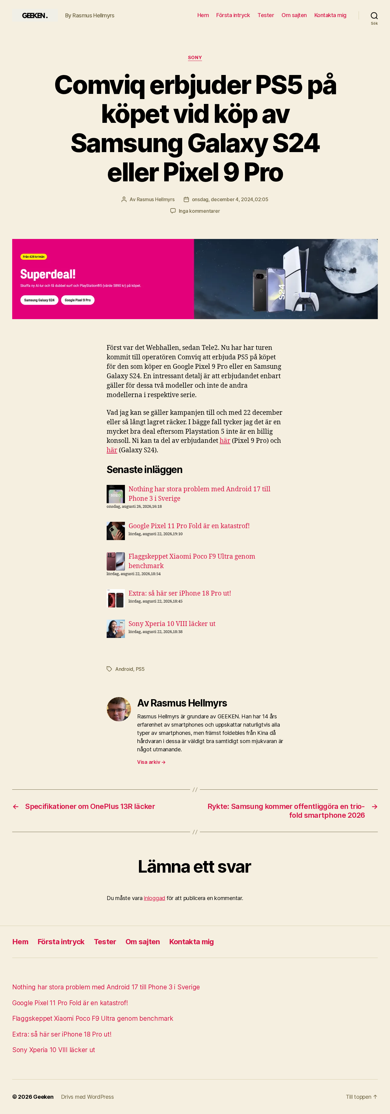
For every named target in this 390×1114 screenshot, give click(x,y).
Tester (265, 15)
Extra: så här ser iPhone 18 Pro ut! (180, 593)
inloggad (154, 898)
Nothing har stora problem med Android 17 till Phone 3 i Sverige (106, 987)
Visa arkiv (151, 762)
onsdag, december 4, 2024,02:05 (230, 199)
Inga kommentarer (199, 211)
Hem (203, 15)
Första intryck (233, 15)
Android (124, 669)
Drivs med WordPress (87, 1097)
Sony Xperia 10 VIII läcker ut (172, 624)
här (225, 441)
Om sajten (294, 15)
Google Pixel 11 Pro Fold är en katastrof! (189, 526)
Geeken (43, 1097)
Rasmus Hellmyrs (156, 199)
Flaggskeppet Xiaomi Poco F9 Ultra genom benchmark (92, 1018)
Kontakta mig (330, 15)
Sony (195, 57)
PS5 (140, 669)
